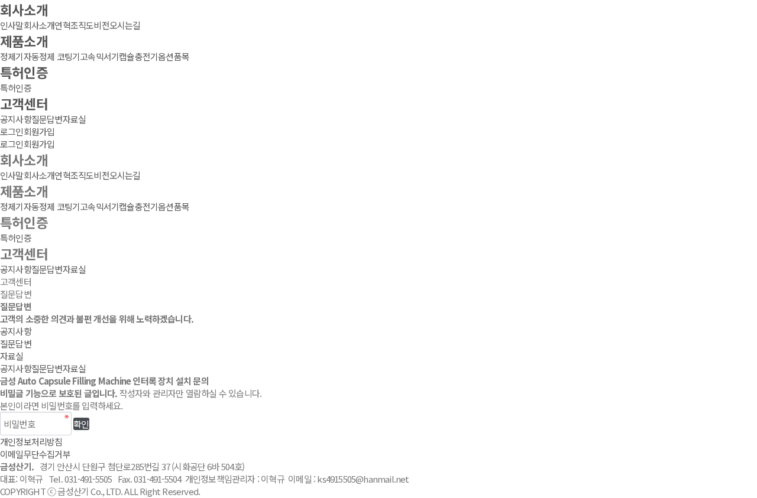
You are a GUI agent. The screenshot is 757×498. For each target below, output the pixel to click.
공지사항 (15, 119)
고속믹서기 (99, 56)
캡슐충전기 (138, 56)
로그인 (12, 131)
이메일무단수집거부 (35, 454)
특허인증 (24, 72)
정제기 (12, 56)
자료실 (74, 119)
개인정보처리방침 (31, 441)
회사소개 (24, 9)
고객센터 (24, 103)
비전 (101, 25)
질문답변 (47, 119)
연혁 (62, 25)
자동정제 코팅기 (52, 56)
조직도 (82, 25)
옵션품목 (173, 56)
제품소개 (24, 40)
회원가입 (39, 131)
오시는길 (125, 25)
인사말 (12, 25)
